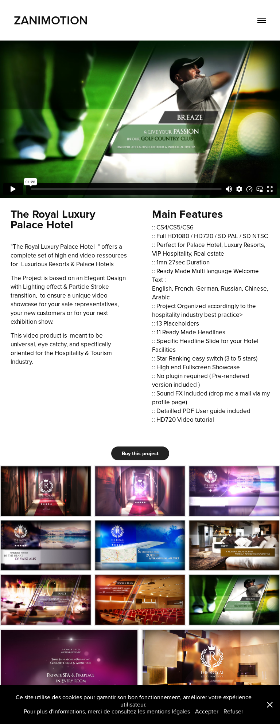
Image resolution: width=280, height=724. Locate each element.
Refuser (233, 711)
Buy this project (140, 453)
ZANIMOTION (52, 20)
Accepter (206, 711)
